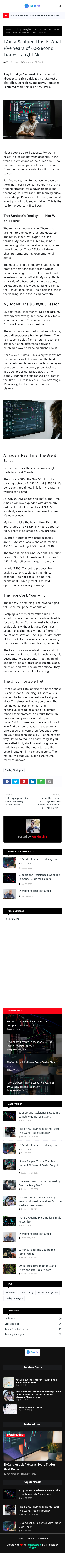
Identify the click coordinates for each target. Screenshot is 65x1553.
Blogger (33, 1547)
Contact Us (43, 1539)
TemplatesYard (34, 1544)
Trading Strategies (22, 29)
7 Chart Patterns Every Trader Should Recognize (40, 1219)
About (31, 1539)
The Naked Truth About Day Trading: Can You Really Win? (40, 1183)
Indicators (10, 1292)
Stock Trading (26, 1292)
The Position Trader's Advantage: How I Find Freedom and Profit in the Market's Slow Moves (40, 1201)
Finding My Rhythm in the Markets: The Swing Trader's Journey (29, 1044)
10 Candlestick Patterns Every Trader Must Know (34, 15)
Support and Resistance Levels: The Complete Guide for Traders (39, 877)
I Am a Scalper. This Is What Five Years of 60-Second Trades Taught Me (30, 1084)
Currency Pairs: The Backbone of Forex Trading (38, 1251)
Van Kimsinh (12, 62)
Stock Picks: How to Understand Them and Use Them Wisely (37, 1267)
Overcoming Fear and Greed (35, 890)
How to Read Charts (31, 1407)
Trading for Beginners (47, 1292)
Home (9, 29)
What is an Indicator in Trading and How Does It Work (36, 1381)
